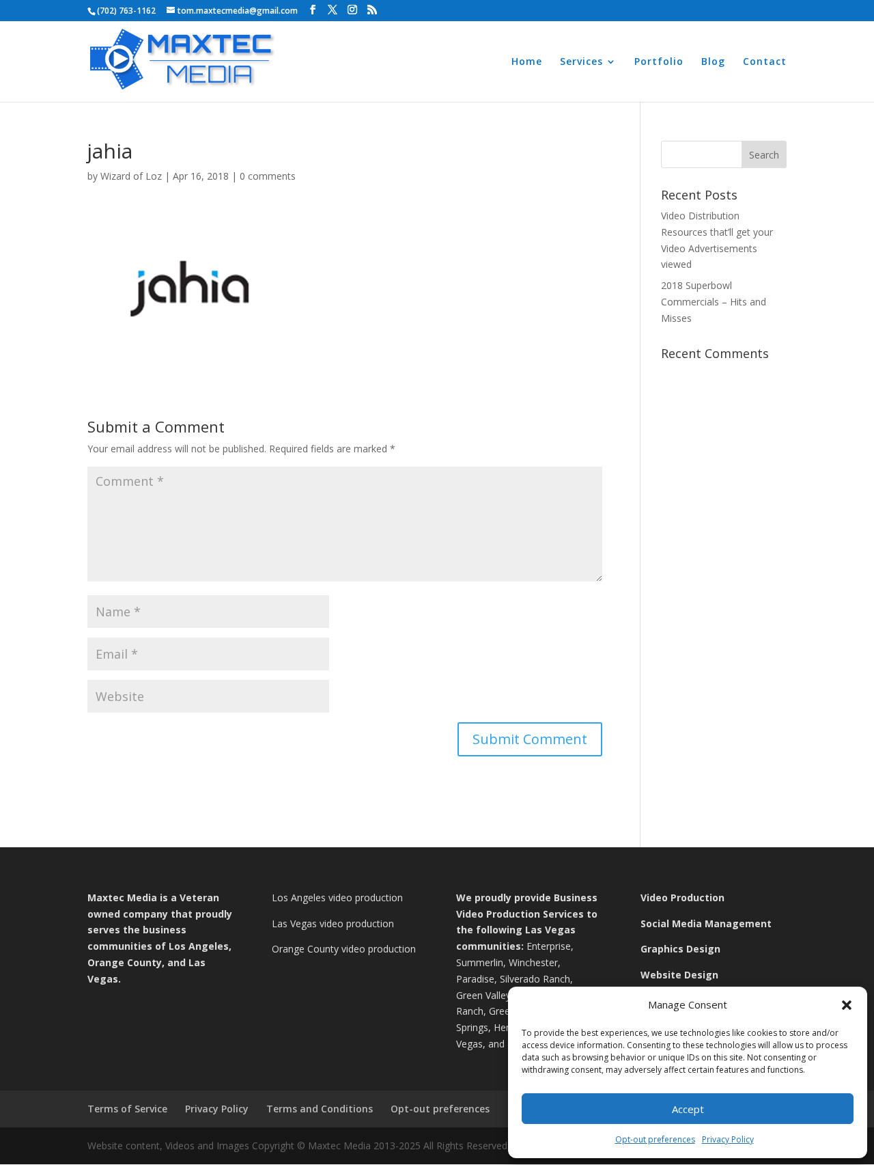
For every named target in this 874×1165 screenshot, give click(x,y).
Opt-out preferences (655, 1139)
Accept (688, 1109)
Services (581, 62)
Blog (713, 62)
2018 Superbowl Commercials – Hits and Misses (713, 302)
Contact (765, 62)
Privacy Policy (728, 1139)
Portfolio (658, 62)
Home (526, 62)
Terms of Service (127, 1108)
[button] (847, 1005)
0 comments (268, 175)
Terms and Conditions (319, 1108)
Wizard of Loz (131, 175)
